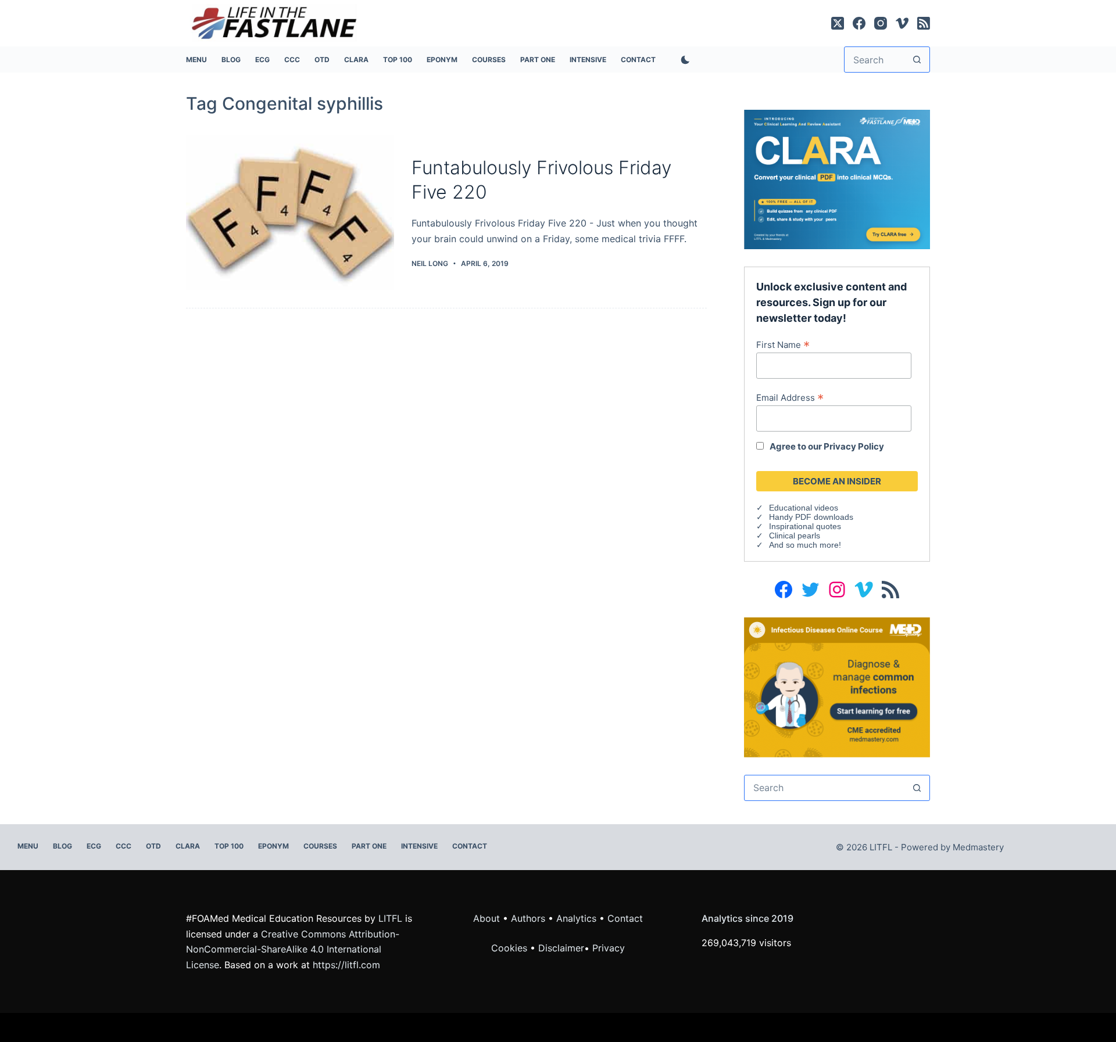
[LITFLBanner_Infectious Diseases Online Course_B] (837, 686)
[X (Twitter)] (837, 23)
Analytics (576, 918)
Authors (528, 918)
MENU (196, 59)
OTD (322, 59)
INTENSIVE (588, 59)
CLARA (356, 59)
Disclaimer (561, 948)
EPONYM (442, 59)
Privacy (608, 948)
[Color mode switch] (683, 60)
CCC (292, 59)
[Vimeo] (902, 23)
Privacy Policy (854, 446)
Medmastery (978, 847)
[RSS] (923, 23)
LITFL (390, 918)
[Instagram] (880, 23)
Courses (489, 59)
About (486, 918)
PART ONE (537, 59)
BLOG (231, 59)
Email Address (790, 397)
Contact (638, 59)
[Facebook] (859, 23)
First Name (783, 344)
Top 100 (397, 59)
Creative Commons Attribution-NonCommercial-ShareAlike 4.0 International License (292, 949)
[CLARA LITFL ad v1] (837, 178)
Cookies (510, 948)
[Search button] (916, 59)
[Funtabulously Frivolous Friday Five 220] (290, 213)
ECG (262, 59)
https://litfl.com (346, 965)
